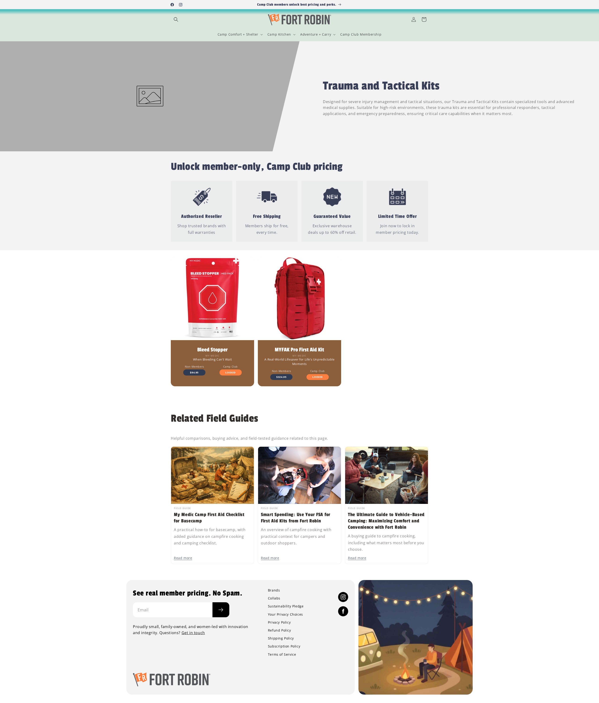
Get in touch (193, 632)
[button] (176, 19)
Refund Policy (279, 630)
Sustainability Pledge (286, 606)
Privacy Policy (279, 622)
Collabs (274, 598)
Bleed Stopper (212, 349)
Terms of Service (282, 654)
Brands (274, 590)
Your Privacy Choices (285, 614)
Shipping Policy (281, 638)
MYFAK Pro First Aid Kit (299, 349)
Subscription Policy (284, 646)
